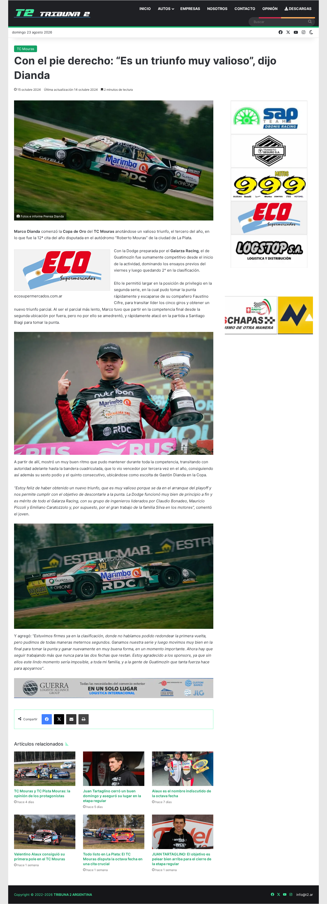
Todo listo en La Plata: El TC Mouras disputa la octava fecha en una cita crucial (113, 859)
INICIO (145, 8)
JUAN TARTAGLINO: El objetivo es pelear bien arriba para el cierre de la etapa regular (181, 859)
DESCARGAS (299, 8)
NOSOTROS (217, 8)
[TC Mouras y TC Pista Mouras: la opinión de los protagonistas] (44, 768)
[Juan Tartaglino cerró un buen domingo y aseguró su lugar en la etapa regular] (113, 768)
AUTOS (164, 8)
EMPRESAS (190, 8)
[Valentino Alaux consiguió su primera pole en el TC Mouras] (44, 832)
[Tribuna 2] (52, 13)
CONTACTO (245, 8)
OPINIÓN (269, 8)
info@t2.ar (304, 895)
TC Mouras (25, 49)
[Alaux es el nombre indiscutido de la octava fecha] (182, 768)
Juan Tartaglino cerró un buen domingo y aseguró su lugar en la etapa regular (112, 796)
